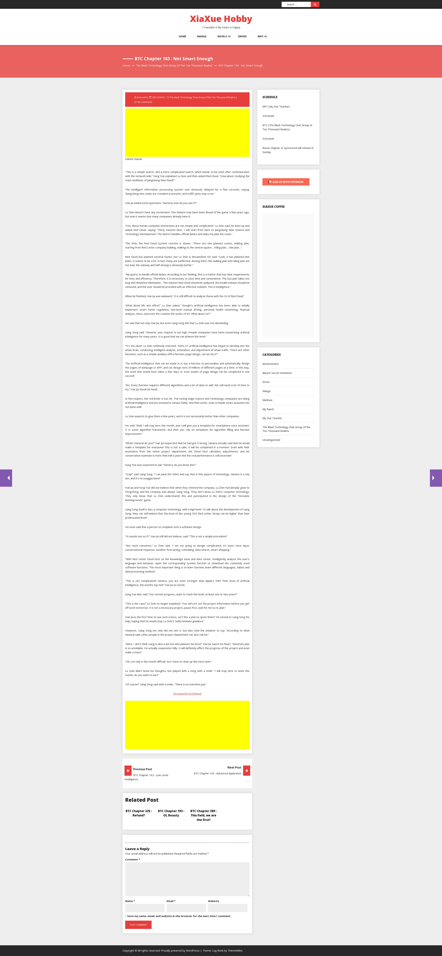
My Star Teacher (272, 418)
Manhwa (267, 400)
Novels (222, 36)
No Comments (145, 102)
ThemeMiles (235, 950)
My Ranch (268, 409)
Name (130, 901)
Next (197, 693)
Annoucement (270, 363)
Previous (179, 693)
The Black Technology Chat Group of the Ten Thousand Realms (203, 97)
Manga (201, 36)
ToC (189, 693)
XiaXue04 (142, 97)
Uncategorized (271, 440)
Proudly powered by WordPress (180, 950)
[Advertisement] (188, 133)
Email (171, 901)
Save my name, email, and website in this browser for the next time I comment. (179, 916)
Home (182, 36)
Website (213, 901)
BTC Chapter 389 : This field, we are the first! (203, 815)
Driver (242, 36)
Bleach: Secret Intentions (277, 373)
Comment (132, 859)
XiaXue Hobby (221, 18)
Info (260, 36)
